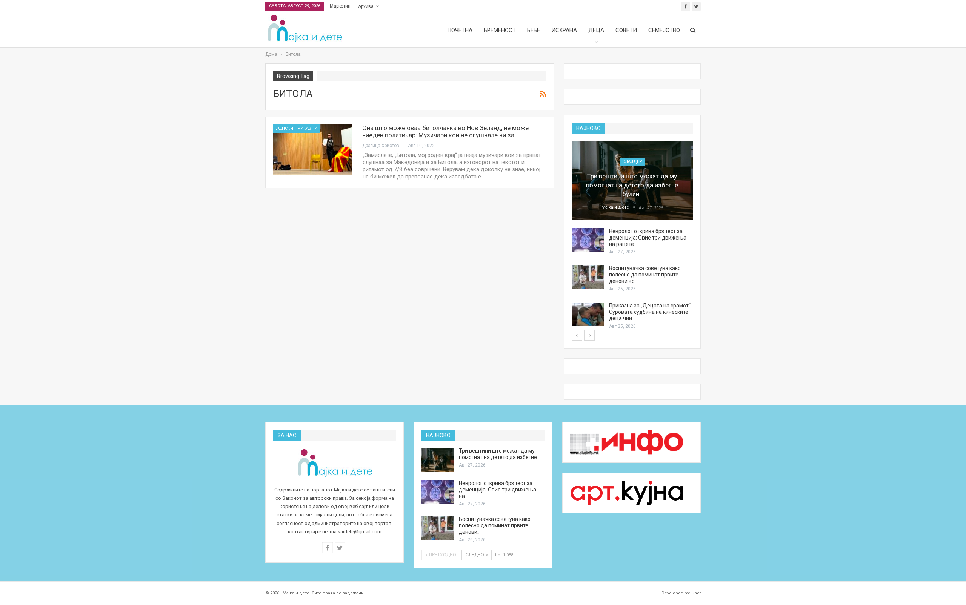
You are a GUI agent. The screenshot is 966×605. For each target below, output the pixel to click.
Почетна (459, 30)
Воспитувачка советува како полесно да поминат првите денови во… (645, 274)
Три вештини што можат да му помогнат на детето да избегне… (499, 454)
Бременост (500, 30)
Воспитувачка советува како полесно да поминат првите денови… (495, 525)
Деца (596, 30)
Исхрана (564, 30)
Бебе (533, 30)
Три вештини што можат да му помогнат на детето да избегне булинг (632, 185)
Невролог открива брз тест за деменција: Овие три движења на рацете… (647, 237)
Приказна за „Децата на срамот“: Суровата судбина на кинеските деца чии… (650, 311)
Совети (626, 30)
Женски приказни (296, 128)
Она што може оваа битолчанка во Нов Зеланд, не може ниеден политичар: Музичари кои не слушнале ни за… (445, 131)
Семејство (664, 30)
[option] (632, 235)
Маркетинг (341, 6)
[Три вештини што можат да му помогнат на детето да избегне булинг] (632, 180)
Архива (366, 6)
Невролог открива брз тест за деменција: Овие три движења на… (497, 489)
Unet (696, 593)
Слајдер (632, 161)
